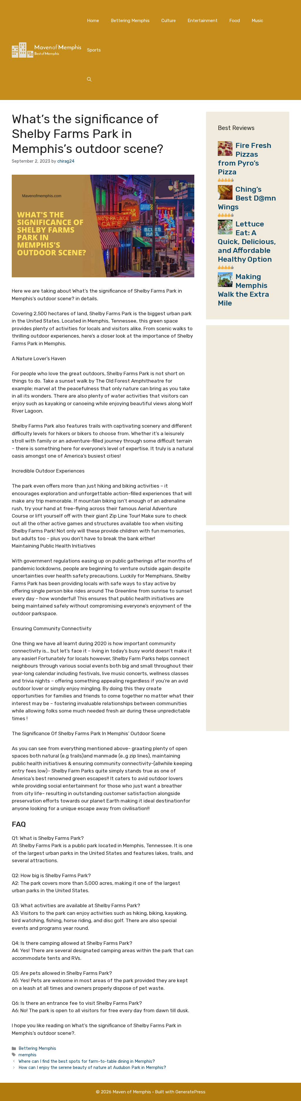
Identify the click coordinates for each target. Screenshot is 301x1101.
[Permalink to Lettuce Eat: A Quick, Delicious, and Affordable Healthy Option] (225, 233)
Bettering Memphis (130, 20)
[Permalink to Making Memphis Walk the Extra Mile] (225, 285)
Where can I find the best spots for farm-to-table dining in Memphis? (87, 1061)
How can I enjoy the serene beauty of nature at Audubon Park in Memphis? (92, 1067)
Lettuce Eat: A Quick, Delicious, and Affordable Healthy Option (247, 241)
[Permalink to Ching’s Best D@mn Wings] (225, 198)
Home (93, 20)
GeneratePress (190, 1092)
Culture (168, 20)
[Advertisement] (247, 425)
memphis (27, 1054)
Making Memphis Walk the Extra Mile (243, 289)
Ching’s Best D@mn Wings (247, 198)
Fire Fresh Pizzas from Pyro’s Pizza (244, 158)
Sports (94, 50)
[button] (89, 79)
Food (234, 20)
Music (257, 20)
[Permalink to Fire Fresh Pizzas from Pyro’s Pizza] (225, 154)
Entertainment (203, 20)
